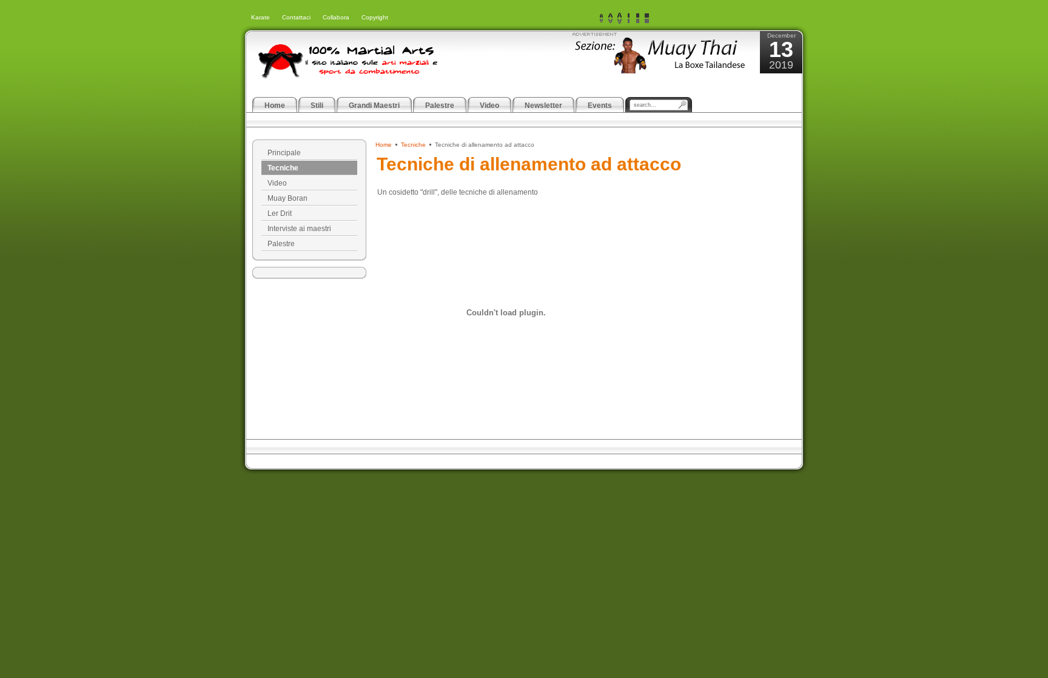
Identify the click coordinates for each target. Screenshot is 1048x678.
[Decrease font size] (601, 18)
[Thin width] (628, 18)
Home (383, 144)
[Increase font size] (619, 18)
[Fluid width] (646, 18)
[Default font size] (610, 18)
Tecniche (413, 144)
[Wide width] (637, 18)
